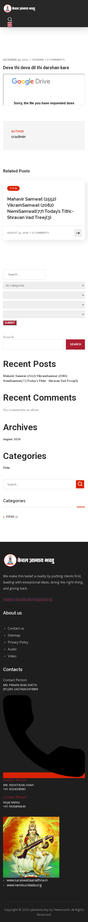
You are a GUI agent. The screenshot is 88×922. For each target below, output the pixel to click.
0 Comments (56, 59)
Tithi (13, 188)
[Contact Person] (44, 775)
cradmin (38, 59)
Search (8, 337)
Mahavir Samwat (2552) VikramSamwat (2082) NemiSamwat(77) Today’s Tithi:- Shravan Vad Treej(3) (40, 208)
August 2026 (11, 439)
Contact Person (15, 780)
